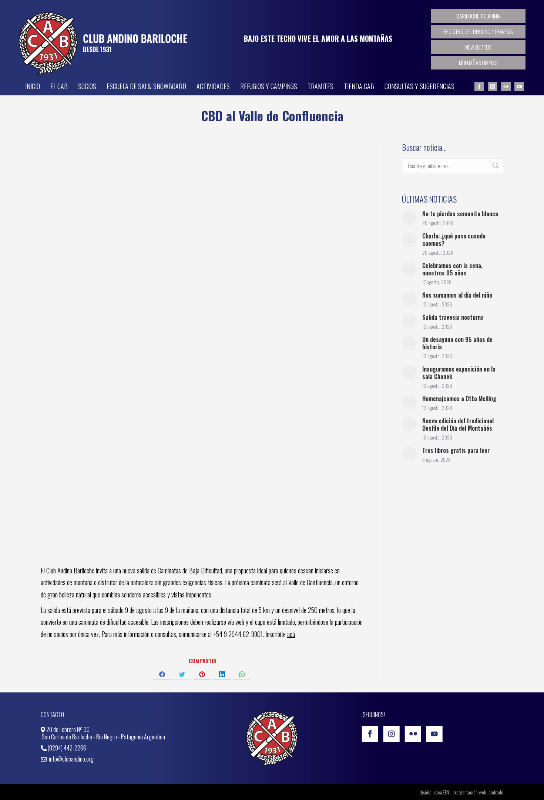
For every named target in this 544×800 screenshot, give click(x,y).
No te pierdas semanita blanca (460, 213)
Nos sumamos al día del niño (457, 295)
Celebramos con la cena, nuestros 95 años (452, 269)
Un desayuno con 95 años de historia (457, 343)
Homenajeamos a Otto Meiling (459, 398)
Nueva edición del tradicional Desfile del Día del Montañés (458, 424)
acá (291, 634)
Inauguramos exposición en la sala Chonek (459, 372)
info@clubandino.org (71, 759)
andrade (495, 792)
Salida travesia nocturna (453, 317)
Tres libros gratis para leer (456, 450)
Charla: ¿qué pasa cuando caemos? (454, 239)
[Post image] (409, 217)
